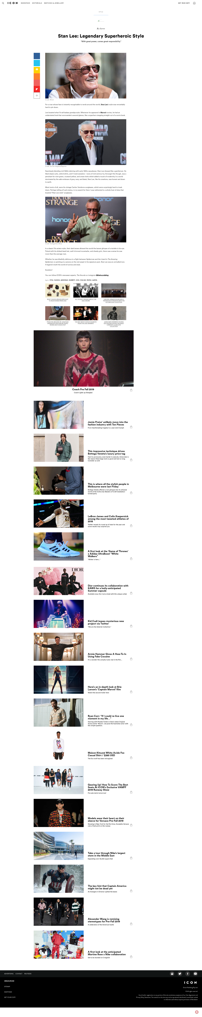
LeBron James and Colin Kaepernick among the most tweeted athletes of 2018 (108, 519)
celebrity (72, 280)
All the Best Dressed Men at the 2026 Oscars (85, 300)
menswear (64, 280)
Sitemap (7, 986)
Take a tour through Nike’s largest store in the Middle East (106, 854)
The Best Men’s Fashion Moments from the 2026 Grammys (85, 322)
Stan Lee (104, 104)
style (101, 12)
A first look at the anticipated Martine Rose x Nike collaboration (107, 953)
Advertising (8, 974)
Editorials (37, 3)
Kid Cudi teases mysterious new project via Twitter (106, 622)
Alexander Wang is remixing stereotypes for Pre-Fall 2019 (104, 920)
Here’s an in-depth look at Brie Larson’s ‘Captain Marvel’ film (105, 688)
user (194, 3)
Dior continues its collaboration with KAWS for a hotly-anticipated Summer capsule (108, 588)
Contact (18, 974)
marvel (94, 280)
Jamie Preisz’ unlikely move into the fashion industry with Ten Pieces (108, 423)
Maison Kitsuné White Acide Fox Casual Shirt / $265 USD (106, 754)
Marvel (103, 112)
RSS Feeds (27, 974)
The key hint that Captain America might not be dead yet (107, 887)
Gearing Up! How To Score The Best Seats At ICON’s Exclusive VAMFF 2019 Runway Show (108, 787)
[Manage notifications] (197, 1012)
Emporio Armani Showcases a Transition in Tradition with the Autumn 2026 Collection (114, 300)
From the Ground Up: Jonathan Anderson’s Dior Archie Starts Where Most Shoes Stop (57, 323)
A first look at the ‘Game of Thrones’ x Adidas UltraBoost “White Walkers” (108, 554)
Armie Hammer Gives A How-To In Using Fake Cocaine (107, 655)
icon (77, 280)
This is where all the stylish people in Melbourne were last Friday (108, 485)
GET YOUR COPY (184, 3)
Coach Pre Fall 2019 (83, 389)
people (89, 280)
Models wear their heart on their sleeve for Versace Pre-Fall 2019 (106, 819)
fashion (57, 280)
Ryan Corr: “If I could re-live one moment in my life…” (106, 717)
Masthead (8, 992)
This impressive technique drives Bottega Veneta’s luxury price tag (106, 452)
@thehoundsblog (102, 275)
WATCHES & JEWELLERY (54, 3)
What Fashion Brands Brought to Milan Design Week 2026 (57, 300)
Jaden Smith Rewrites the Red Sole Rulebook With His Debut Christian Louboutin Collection (114, 324)
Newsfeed (25, 3)
